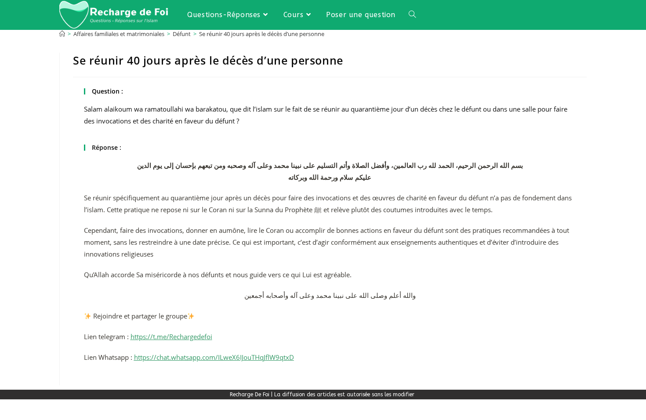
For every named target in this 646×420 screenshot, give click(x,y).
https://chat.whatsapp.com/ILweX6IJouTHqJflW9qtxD (214, 357)
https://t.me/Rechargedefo (170, 336)
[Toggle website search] (412, 14)
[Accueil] (62, 34)
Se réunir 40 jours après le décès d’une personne (261, 34)
